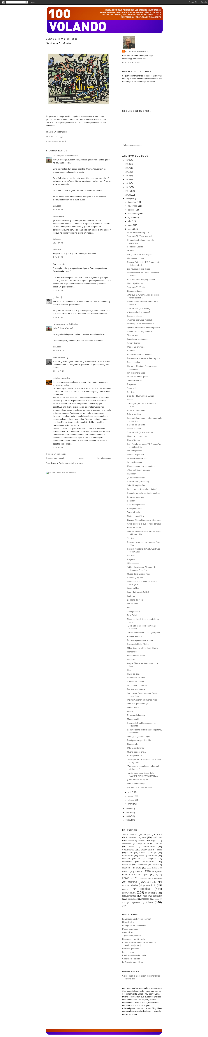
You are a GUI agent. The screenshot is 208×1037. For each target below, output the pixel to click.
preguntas (129, 892)
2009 (127, 199)
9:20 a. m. (58, 317)
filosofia (126, 867)
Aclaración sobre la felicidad (139, 355)
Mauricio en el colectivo (137, 686)
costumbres (128, 849)
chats (138, 844)
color (131, 847)
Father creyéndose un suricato (140, 640)
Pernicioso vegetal (135, 247)
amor (159, 834)
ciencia (158, 843)
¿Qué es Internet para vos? (139, 470)
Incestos (131, 660)
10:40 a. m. (59, 351)
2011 (127, 191)
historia (156, 868)
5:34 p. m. (58, 448)
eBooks (130, 251)
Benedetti (131, 501)
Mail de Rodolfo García (137, 459)
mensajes (157, 878)
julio (130, 221)
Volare (130, 711)
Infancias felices (134, 316)
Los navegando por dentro (138, 269)
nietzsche (152, 882)
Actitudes (131, 351)
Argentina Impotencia (131, 936)
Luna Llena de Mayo (136, 784)
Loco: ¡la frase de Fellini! (138, 592)
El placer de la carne (136, 715)
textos (124, 903)
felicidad (156, 865)
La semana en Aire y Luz (138, 232)
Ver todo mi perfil (131, 63)
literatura (144, 878)
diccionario (127, 855)
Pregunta (131, 559)
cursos (142, 853)
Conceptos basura (135, 291)
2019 (127, 164)
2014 (127, 179)
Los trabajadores (134, 451)
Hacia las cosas (134, 528)
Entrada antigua (104, 458)
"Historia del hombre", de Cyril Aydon (143, 633)
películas (134, 885)
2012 (127, 187)
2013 (127, 183)
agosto (131, 217)
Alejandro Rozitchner (136, 51)
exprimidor (142, 865)
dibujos (153, 852)
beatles (141, 840)
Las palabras (132, 604)
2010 (127, 195)
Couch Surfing (133, 440)
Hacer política (133, 674)
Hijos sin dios (128, 922)
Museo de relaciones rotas (138, 574)
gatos (149, 868)
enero (130, 804)
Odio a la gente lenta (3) (137, 704)
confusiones (149, 846)
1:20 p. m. (58, 210)
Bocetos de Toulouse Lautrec (140, 787)
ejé (139, 859)
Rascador (131, 474)
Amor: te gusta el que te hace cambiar (144, 524)
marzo (131, 796)
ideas (138, 871)
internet (133, 874)
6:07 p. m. (58, 243)
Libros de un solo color (137, 436)
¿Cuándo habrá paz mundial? (140, 320)
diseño (141, 856)
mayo (130, 229)
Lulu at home (133, 708)
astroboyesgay (59, 378)
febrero (131, 800)
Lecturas (131, 596)
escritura (126, 864)
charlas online (127, 844)
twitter (137, 903)
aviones (131, 841)
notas (124, 885)
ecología (126, 859)
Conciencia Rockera (131, 959)
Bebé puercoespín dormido (139, 740)
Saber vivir (132, 388)
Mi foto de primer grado (137, 377)
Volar (129, 608)
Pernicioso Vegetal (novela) (134, 955)
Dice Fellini (132, 615)
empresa (152, 859)
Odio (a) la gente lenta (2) (138, 737)
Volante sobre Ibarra (136, 656)
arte (144, 837)
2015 (127, 176)
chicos (146, 843)
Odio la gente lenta (135, 748)
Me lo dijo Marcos (135, 283)
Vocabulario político (135, 258)
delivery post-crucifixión (63, 156)
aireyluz (147, 835)
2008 (127, 809)
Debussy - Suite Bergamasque (140, 324)
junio (130, 225)
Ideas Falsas (128, 952)
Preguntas (131, 384)
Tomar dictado (133, 512)
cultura (130, 852)
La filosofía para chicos (132, 962)
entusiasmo (147, 861)
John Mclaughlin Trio (136, 485)
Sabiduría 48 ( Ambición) (138, 482)
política (145, 888)
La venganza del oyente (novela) (136, 919)
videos (149, 902)
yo (123, 906)
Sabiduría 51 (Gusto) (59, 43)
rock (145, 895)
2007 (127, 813)
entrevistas (127, 862)
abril (130, 792)
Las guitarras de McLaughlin (139, 255)
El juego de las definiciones (134, 926)
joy (157, 875)
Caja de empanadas (136, 505)
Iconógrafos (132, 652)
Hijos (129, 670)
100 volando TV (130, 835)
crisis (159, 850)
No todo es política (135, 455)
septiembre (133, 214)
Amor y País (127, 932)
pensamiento (149, 885)
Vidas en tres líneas (136, 410)
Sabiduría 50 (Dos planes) (138, 308)
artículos (157, 837)
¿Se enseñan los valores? (138, 312)
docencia (152, 855)
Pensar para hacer (130, 929)
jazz (146, 874)
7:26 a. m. (53, 137)
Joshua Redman (134, 381)
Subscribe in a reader (132, 145)
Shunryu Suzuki (134, 611)
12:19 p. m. (59, 371)
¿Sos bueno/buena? (136, 478)
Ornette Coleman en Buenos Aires (142, 700)
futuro (138, 867)
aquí (144, 82)
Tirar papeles (133, 335)
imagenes (157, 871)
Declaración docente (136, 689)
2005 (127, 820)
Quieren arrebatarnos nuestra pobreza (143, 328)
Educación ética (134, 414)
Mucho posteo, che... (136, 752)
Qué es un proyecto (136, 347)
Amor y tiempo (133, 343)
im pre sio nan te (134, 462)
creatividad (146, 849)
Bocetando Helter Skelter (138, 644)
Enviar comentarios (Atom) (71, 463)
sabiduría (62, 141)
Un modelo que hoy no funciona (141, 466)
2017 (127, 168)
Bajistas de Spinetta (136, 425)
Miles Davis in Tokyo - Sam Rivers (142, 648)
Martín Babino (59, 357)
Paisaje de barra (134, 508)
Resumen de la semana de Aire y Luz (143, 358)
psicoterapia (151, 892)
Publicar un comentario (56, 454)
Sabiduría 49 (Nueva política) (140, 432)
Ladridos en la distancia (137, 339)
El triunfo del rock (135, 600)
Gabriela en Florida (135, 682)
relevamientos (129, 895)
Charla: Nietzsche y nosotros (140, 332)
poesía (125, 889)
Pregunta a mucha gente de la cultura (143, 493)
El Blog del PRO (134, 756)
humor (125, 871)
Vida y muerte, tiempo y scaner (141, 280)
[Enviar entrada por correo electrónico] (60, 137)
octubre (131, 210)
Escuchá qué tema (130, 949)
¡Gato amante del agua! (137, 780)
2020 (127, 160)
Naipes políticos (134, 429)
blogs (153, 840)
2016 (127, 172)
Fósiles (130, 400)
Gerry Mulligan (133, 588)
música (132, 882)
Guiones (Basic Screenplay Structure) (143, 520)
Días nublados (133, 362)
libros (125, 878)
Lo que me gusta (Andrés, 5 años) (142, 489)
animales (132, 838)
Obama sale (132, 744)
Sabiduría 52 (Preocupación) (139, 236)
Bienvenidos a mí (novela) (133, 939)
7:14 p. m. (58, 257)
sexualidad (132, 899)
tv (130, 903)
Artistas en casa (134, 636)
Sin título (131, 392)
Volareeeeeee (133, 563)
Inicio (81, 458)
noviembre (132, 206)
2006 (127, 816)
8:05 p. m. (58, 290)
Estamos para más (135, 497)
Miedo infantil (133, 719)
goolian (56, 297)
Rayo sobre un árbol (136, 678)
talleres (146, 898)
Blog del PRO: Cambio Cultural (140, 396)
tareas (157, 899)
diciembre (132, 202)
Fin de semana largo (136, 373)
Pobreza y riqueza (135, 578)
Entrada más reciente (55, 458)
